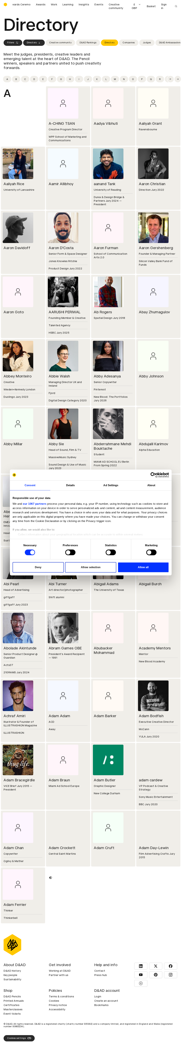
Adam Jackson (16, 969)
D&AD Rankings (88, 42)
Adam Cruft (104, 848)
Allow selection (90, 567)
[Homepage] (5, 4)
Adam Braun (59, 780)
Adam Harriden (152, 904)
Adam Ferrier (15, 904)
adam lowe (58, 1025)
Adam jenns (104, 969)
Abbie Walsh (59, 376)
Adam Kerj (12, 1025)
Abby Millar (13, 444)
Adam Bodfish (151, 716)
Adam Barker (105, 716)
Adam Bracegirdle (19, 780)
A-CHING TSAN (62, 123)
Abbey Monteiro (17, 376)
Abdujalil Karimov (153, 444)
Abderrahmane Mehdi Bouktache (112, 446)
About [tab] (151, 485)
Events (99, 4)
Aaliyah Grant (150, 123)
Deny (38, 567)
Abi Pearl (11, 584)
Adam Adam (59, 716)
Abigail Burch (150, 584)
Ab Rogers (103, 312)
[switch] (70, 552)
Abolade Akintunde (20, 648)
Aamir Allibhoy (61, 184)
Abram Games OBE (65, 648)
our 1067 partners (35, 503)
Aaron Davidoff (17, 248)
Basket (151, 6)
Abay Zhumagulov (154, 312)
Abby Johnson (151, 376)
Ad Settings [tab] (110, 485)
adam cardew (151, 780)
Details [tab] (70, 485)
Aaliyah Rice (14, 184)
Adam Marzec (151, 1025)
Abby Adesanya (107, 376)
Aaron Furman (106, 248)
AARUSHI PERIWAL (65, 312)
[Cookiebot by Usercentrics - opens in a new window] (153, 475)
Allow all (143, 567)
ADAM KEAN (149, 969)
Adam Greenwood (109, 904)
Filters (10, 42)
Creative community (116, 6)
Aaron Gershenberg (156, 248)
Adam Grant (59, 904)
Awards (40, 4)
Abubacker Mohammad (104, 650)
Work (54, 4)
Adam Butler (105, 780)
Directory (32, 42)
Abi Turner (58, 584)
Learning (68, 4)
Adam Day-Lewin (154, 848)
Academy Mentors (155, 648)
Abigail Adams (106, 584)
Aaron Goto (14, 312)
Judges (147, 42)
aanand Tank (105, 184)
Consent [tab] (30, 485)
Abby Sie (56, 444)
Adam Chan (14, 848)
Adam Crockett (62, 848)
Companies (129, 42)
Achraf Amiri (14, 716)
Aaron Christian (152, 184)
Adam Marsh (105, 1025)
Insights (84, 4)
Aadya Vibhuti (106, 123)
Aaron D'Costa (61, 248)
